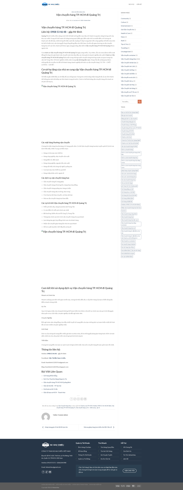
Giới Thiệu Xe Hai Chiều (63, 484)
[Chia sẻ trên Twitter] (74, 399)
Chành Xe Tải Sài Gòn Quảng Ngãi (131, 140)
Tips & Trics (124, 44)
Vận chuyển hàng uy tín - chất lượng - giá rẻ (88, 407)
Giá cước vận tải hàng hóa (129, 176)
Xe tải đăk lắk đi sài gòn (128, 253)
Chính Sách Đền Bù (95, 484)
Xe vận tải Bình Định (127, 256)
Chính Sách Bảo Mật (48, 484)
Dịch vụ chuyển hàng (127, 149)
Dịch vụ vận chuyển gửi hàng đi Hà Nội (131, 153)
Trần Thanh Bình (85, 20)
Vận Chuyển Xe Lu (127, 81)
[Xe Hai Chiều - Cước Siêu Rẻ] (51, 4)
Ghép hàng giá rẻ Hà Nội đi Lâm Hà (56, 427)
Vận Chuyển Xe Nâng (128, 88)
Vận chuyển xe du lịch (128, 77)
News (123, 37)
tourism (124, 211)
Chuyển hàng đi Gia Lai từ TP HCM (131, 128)
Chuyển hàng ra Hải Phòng (129, 124)
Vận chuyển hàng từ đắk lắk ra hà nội (131, 232)
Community (125, 18)
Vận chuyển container (128, 55)
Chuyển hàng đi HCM (127, 131)
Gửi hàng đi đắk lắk (127, 201)
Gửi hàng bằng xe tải (127, 189)
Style (122, 40)
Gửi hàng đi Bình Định (127, 198)
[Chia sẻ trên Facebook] (71, 399)
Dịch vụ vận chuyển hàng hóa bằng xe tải (131, 161)
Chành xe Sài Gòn (126, 137)
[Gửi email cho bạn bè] (78, 399)
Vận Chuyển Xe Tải (127, 96)
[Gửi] (140, 101)
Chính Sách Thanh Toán (80, 484)
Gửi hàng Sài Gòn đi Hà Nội (129, 195)
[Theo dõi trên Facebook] (43, 472)
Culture (123, 22)
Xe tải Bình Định (126, 250)
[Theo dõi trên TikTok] (46, 472)
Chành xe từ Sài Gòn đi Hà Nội (130, 143)
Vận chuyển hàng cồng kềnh (129, 214)
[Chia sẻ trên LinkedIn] (85, 399)
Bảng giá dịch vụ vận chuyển (129, 118)
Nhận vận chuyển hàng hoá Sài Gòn (131, 207)
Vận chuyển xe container (128, 241)
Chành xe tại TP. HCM (86, 406)
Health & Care (125, 33)
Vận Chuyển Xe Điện (128, 74)
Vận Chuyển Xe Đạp (127, 70)
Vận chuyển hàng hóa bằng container (129, 224)
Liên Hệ (139, 4)
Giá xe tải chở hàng (127, 183)
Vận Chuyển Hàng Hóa (78, 12)
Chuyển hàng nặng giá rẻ (128, 121)
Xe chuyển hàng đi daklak (128, 244)
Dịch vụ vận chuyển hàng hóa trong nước (131, 166)
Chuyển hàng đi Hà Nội (128, 134)
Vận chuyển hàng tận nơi (128, 228)
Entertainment (126, 26)
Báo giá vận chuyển (127, 115)
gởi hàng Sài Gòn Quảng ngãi (129, 186)
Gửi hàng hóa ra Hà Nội (128, 192)
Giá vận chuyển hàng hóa (128, 180)
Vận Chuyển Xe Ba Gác (128, 62)
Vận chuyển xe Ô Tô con (129, 92)
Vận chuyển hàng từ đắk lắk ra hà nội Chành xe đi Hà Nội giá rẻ (131, 237)
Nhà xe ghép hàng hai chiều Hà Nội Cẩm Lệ (98, 427)
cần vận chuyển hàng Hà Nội (129, 146)
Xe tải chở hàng (136, 250)
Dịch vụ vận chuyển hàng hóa (129, 157)
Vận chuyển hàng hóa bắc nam (130, 220)
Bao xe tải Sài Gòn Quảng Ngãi (130, 112)
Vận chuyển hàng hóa (127, 217)
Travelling (124, 48)
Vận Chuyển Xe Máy (127, 85)
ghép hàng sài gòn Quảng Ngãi (130, 170)
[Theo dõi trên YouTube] (50, 472)
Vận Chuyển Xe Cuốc (128, 66)
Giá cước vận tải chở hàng (129, 173)
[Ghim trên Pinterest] (81, 399)
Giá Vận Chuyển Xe (127, 29)
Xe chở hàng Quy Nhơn (128, 247)
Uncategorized (126, 51)
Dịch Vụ (131, 4)
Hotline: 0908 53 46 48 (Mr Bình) (102, 406)
